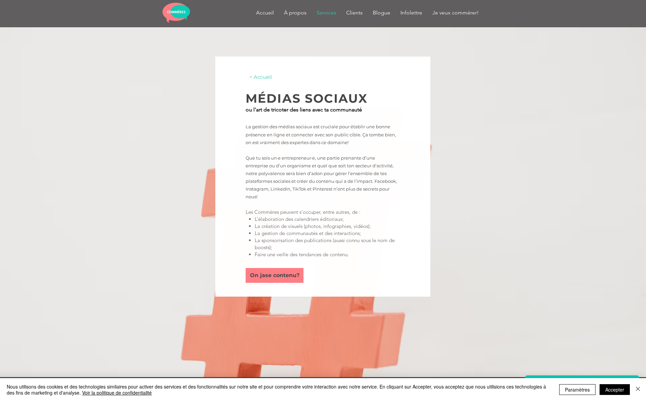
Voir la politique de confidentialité (117, 392)
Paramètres (577, 389)
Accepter (614, 389)
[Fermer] (638, 389)
